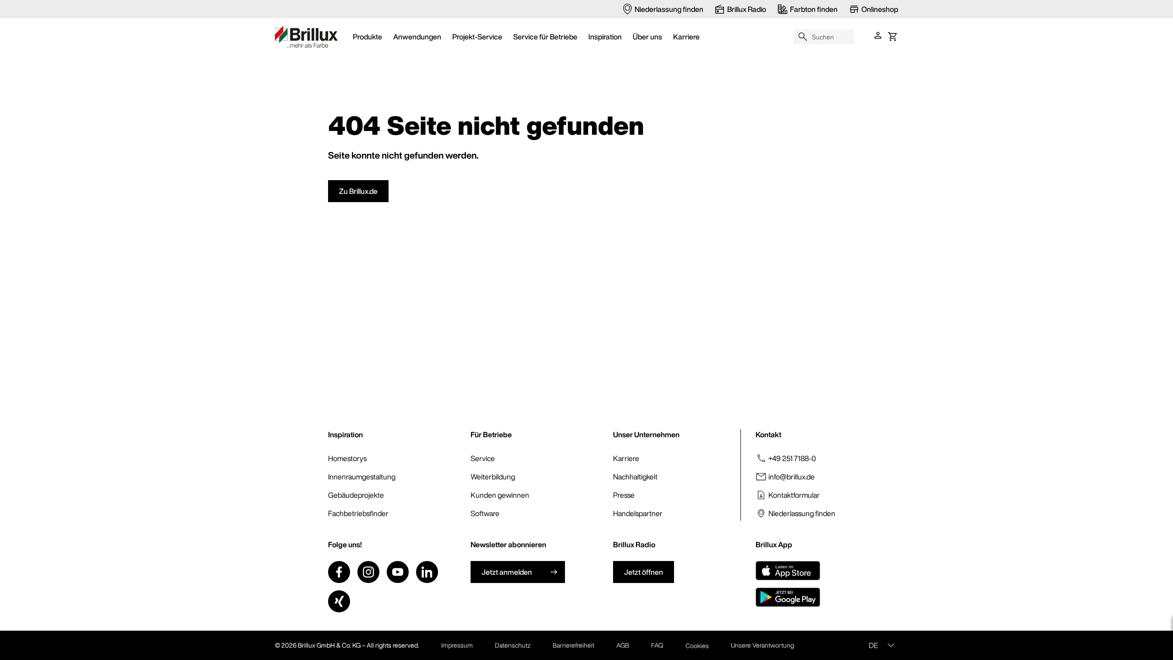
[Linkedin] (427, 572)
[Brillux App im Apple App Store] (788, 570)
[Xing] (339, 601)
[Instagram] (368, 572)
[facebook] (339, 572)
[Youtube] (398, 572)
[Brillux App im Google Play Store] (788, 597)
